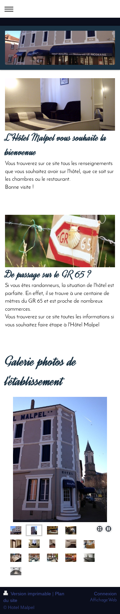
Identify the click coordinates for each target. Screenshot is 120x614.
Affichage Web (103, 600)
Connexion (105, 593)
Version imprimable (30, 593)
